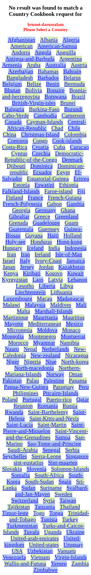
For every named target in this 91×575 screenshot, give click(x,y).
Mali (81, 305)
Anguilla (66, 52)
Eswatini (44, 185)
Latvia (55, 280)
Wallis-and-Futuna (25, 564)
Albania (49, 40)
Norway (55, 374)
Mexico (74, 324)
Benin (53, 84)
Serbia (72, 450)
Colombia (75, 134)
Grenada (18, 223)
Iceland (35, 248)
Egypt (63, 172)
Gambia (75, 204)
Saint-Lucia (19, 425)
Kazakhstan (71, 267)
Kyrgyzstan (15, 280)
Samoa (62, 437)
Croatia (40, 147)
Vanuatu (66, 551)
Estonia (21, 185)
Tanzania (45, 507)
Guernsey (49, 229)
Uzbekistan (40, 551)
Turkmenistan (22, 526)
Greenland (66, 216)
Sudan (28, 488)
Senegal (51, 450)
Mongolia (13, 336)
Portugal (32, 399)
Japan (9, 267)
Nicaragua (76, 355)
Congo (40, 141)
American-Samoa (57, 46)
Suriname (51, 488)
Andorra (20, 52)
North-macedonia (34, 368)
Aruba (34, 65)
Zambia (80, 564)
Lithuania (61, 292)
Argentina (70, 59)
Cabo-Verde (15, 115)
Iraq (25, 254)
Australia (55, 65)
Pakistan (12, 380)
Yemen (59, 564)
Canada (13, 122)
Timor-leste (15, 513)
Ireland (43, 254)
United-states (44, 545)
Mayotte (13, 324)
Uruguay (73, 545)
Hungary (12, 248)
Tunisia (49, 519)
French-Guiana (65, 197)
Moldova (47, 330)
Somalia (20, 475)
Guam (71, 223)
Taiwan (68, 500)
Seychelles (15, 456)
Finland (14, 197)
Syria (49, 500)
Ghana (68, 210)
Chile (74, 128)
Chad (57, 128)
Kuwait (75, 273)
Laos (37, 280)
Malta (23, 311)
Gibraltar (19, 216)
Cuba (59, 147)
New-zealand (45, 355)
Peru (84, 387)
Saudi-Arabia (23, 450)
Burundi (73, 109)
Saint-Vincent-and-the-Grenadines (47, 434)
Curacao (79, 147)
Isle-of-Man (68, 254)
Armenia (12, 65)
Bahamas (48, 71)
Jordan (46, 267)
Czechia (41, 153)
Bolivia (33, 90)
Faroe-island (58, 191)
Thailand (70, 507)
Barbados (48, 78)
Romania (47, 406)
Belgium (12, 84)
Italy (25, 261)
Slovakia (12, 469)
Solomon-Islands (70, 469)
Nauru (12, 349)
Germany (45, 210)
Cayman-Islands (44, 122)
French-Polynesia (22, 204)
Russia (70, 406)
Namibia (69, 343)
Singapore (77, 456)
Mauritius (73, 317)
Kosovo (54, 273)
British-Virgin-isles (34, 103)
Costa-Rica (14, 147)
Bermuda (74, 84)
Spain (65, 481)
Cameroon (73, 115)
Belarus (72, 78)
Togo (39, 513)
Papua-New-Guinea (26, 387)
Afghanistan (21, 40)
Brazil (78, 96)
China (9, 134)
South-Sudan (39, 481)
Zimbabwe (45, 570)
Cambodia (45, 115)
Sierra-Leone (46, 456)
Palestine (54, 380)
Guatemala (21, 229)
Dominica (41, 166)
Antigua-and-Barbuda (30, 59)
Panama (78, 380)
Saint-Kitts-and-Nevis (54, 418)
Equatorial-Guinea (48, 179)
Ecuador (42, 172)
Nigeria (32, 362)
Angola (43, 52)
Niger (12, 362)
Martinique (15, 317)
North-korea (75, 362)
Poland (10, 399)
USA (17, 551)
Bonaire (56, 90)
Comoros (17, 141)
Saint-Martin (52, 425)
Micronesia (19, 330)
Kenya (11, 273)
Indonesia (76, 248)
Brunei (68, 103)
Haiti (53, 235)
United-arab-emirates (34, 538)
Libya (66, 286)
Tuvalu (31, 532)
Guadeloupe (46, 223)
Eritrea (81, 179)
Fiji (81, 191)
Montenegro (42, 336)
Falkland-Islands (21, 191)
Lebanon (77, 280)
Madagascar (70, 298)
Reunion (23, 406)
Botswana (56, 96)
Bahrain (72, 71)
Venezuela (14, 557)
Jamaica (75, 261)
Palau (32, 380)
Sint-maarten (62, 463)
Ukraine (75, 532)
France (35, 197)
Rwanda (14, 412)
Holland (72, 235)
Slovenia (36, 469)
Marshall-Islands (54, 311)
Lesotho (25, 286)
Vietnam (40, 557)
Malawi (11, 305)
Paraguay (63, 387)
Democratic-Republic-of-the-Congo (44, 156)
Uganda (53, 532)
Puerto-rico (59, 399)
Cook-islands (67, 141)
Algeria (71, 40)
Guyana (34, 235)
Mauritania (45, 317)
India (54, 248)
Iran (11, 254)
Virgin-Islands (71, 557)
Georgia (21, 210)
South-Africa (49, 475)
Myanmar (44, 343)
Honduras (41, 242)
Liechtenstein (30, 292)
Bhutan (12, 90)
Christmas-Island (40, 134)
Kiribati (32, 273)
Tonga (56, 513)
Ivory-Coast (48, 261)
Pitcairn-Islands (60, 393)
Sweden (63, 494)
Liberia (47, 286)
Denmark (72, 160)
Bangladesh (20, 78)
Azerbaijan (20, 71)
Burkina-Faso (44, 109)
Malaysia (35, 305)
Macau (44, 298)
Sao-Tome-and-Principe (54, 444)
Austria (79, 65)
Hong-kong (69, 242)
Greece (42, 216)
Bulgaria (14, 109)
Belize (34, 84)
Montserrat (73, 336)
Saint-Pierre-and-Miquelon (44, 428)
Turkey (70, 519)
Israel (9, 261)
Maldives (60, 305)
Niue (51, 362)
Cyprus (19, 153)
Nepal (30, 349)
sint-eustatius (28, 463)
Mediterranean (44, 324)
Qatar (82, 399)
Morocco (18, 343)
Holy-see (15, 242)
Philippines (25, 393)
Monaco (71, 330)
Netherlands (55, 349)
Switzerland (24, 500)
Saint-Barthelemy (48, 412)
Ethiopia (68, 185)
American (21, 46)
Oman (76, 374)
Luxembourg (17, 298)
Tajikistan (18, 507)
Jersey (27, 267)
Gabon (54, 204)
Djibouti (16, 166)
